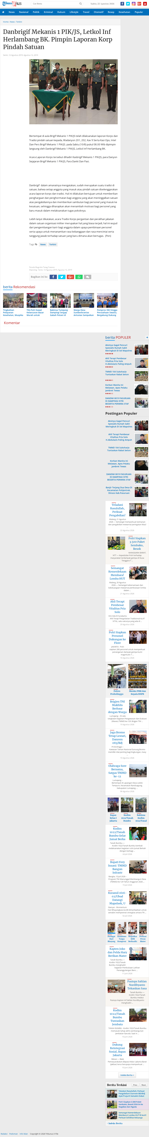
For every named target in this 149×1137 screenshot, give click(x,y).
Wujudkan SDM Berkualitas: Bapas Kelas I (133, 941)
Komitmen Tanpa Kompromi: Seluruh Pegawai (122, 941)
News (12, 12)
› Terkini (18, 21)
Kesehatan (124, 12)
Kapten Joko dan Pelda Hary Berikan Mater (117, 952)
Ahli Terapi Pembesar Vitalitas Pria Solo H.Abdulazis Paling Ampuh (118, 361)
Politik (36, 12)
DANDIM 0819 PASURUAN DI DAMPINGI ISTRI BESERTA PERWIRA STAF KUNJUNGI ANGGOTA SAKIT (118, 402)
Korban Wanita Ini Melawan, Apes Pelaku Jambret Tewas (116, 388)
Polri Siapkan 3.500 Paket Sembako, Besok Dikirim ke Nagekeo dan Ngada (131, 1104)
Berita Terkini (116, 1085)
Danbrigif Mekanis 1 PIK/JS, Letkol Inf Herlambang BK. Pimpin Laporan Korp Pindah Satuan (57, 39)
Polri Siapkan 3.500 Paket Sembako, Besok (137, 543)
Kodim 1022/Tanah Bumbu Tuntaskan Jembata (117, 1017)
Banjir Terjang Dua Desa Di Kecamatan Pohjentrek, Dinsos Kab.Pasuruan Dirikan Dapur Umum (119, 491)
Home (5, 21)
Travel (86, 12)
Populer (139, 12)
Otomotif (98, 12)
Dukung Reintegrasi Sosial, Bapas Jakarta (117, 1050)
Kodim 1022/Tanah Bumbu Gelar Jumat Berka (117, 834)
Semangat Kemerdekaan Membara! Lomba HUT (117, 573)
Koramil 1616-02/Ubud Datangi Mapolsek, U (117, 898)
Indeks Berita (126, 1075)
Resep (111, 12)
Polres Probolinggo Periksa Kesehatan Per (117, 695)
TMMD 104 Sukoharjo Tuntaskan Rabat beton (117, 373)
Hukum (61, 12)
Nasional (23, 12)
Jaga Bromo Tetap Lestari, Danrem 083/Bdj (117, 738)
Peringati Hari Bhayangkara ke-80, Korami (113, 941)
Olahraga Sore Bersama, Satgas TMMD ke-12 (117, 771)
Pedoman (13, 1133)
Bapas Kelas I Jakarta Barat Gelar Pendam (113, 822)
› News (12, 21)
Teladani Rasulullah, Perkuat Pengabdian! (117, 510)
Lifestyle (74, 12)
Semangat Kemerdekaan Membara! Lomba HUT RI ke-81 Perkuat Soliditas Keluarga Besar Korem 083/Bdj (132, 1116)
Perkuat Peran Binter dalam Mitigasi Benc (143, 942)
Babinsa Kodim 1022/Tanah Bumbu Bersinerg (141, 821)
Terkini (52, 244)
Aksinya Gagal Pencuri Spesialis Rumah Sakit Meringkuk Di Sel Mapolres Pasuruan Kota (118, 349)
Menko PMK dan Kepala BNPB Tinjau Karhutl (137, 694)
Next (144, 1085)
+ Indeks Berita (114, 1123)
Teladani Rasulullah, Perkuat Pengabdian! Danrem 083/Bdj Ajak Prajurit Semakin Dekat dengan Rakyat (132, 1095)
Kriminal (48, 12)
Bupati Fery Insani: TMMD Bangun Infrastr (117, 867)
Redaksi (4, 1133)
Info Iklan (24, 1133)
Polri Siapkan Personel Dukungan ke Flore (117, 638)
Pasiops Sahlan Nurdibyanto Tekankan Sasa (137, 985)
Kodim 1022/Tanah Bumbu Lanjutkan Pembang (127, 821)
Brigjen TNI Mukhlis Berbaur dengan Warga (117, 707)
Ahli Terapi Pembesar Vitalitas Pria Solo (117, 607)
